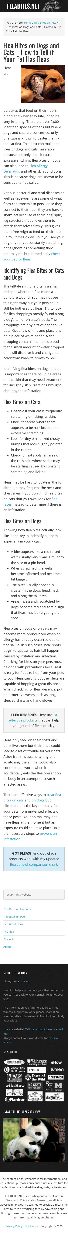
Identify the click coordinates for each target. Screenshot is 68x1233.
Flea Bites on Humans (17, 909)
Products (9, 939)
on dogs (38, 800)
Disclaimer (31, 1226)
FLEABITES (34, 6)
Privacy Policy (14, 1226)
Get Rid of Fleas (13, 924)
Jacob (26, 981)
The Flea (8, 931)
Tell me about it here (38, 1029)
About (7, 947)
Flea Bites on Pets (14, 916)
